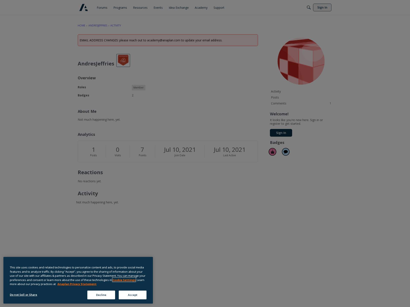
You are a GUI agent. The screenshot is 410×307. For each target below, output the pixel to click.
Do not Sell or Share (23, 294)
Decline (101, 295)
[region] (78, 280)
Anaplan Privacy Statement (77, 284)
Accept (133, 295)
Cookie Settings (124, 280)
